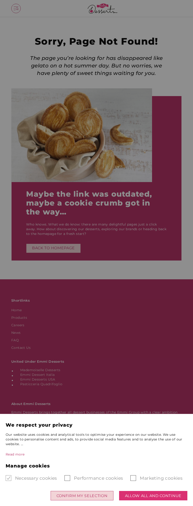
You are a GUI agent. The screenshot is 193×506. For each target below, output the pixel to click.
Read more (15, 454)
